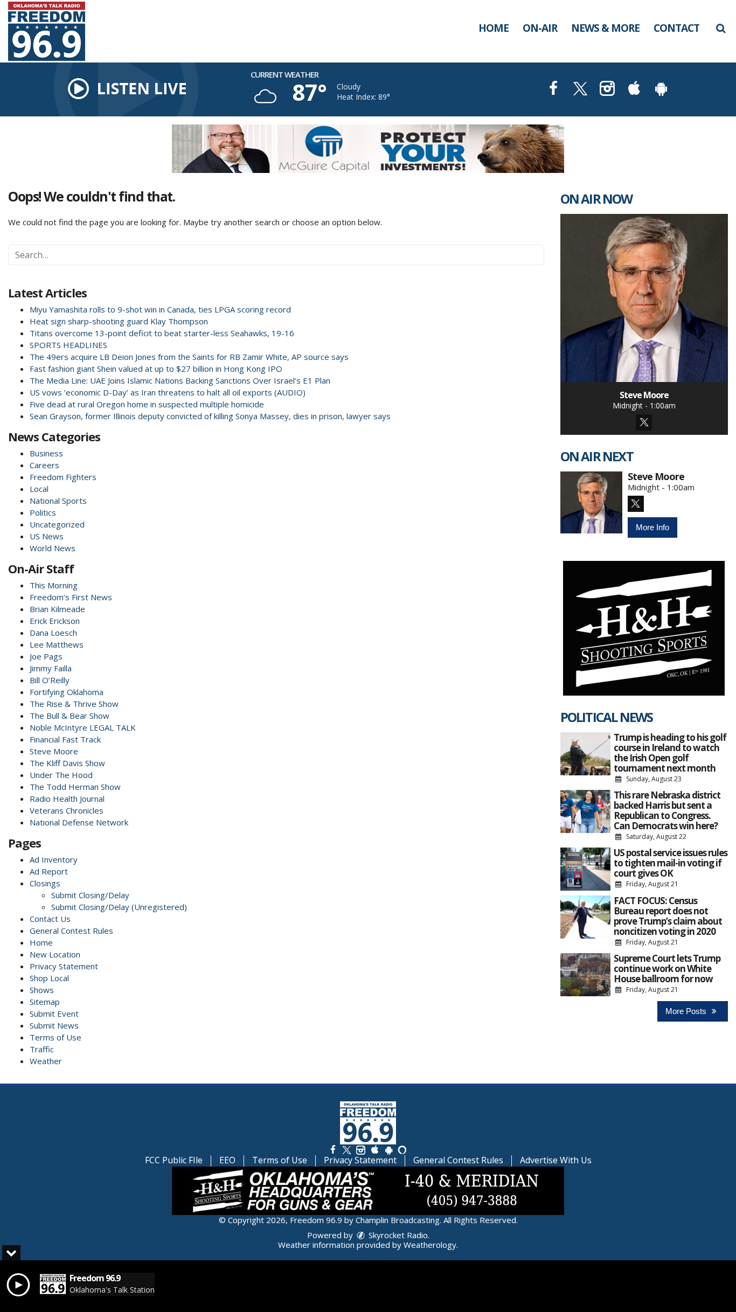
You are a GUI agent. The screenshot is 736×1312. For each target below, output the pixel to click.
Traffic (42, 1049)
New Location (55, 954)
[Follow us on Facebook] (333, 1149)
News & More (605, 28)
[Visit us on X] (580, 89)
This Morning (54, 585)
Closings (45, 883)
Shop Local (49, 978)
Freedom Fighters (63, 476)
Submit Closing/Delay (90, 895)
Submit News (54, 1025)
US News (47, 536)
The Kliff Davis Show (67, 763)
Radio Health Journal (67, 798)
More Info (652, 527)
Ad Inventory (54, 859)
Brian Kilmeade (57, 608)
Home (493, 28)
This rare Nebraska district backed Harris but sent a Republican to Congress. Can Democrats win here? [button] (667, 810)
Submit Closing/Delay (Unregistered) (119, 906)
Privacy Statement (64, 966)
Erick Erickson (55, 620)
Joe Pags (46, 656)
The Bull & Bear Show (69, 715)
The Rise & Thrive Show (74, 703)
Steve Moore (54, 751)
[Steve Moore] (644, 298)
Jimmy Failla (51, 668)
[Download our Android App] (661, 89)
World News (52, 548)
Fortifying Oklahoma (66, 691)
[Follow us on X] (346, 1149)
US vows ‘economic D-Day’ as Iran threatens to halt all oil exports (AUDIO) (167, 392)
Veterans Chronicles (66, 810)
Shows (42, 989)
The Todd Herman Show (75, 786)
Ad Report (49, 871)
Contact (676, 28)
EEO (227, 1160)
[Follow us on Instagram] (360, 1149)
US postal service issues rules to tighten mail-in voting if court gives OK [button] (670, 862)
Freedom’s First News (71, 597)
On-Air (540, 28)
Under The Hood (61, 774)
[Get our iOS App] (374, 1149)
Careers (44, 465)
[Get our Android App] (388, 1149)
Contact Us (50, 918)
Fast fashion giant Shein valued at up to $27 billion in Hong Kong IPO (156, 368)
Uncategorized (57, 524)
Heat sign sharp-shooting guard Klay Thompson (119, 321)
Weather (46, 1061)
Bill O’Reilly (50, 680)
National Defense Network (79, 822)
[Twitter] (644, 422)
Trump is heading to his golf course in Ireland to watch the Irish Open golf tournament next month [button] (670, 752)
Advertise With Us (556, 1160)
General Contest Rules (71, 930)
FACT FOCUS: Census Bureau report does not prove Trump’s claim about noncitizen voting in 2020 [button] (668, 916)
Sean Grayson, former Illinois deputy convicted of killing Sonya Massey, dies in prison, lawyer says (210, 416)
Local (39, 488)
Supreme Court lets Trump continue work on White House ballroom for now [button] (667, 968)
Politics (43, 512)
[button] (720, 28)
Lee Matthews (57, 644)
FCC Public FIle (174, 1160)
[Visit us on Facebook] (553, 89)
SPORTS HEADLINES (68, 344)
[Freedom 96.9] (54, 30)
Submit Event (54, 1013)
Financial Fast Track (65, 739)
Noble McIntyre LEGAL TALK (83, 727)
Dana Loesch (53, 632)
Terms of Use (55, 1037)
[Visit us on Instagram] (607, 89)
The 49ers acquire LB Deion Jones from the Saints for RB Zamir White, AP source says (189, 356)
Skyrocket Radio (397, 1235)
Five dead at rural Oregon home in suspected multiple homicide (147, 404)
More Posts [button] (687, 1011)
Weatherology (430, 1244)
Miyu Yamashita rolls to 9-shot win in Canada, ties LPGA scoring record (160, 309)
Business (46, 453)
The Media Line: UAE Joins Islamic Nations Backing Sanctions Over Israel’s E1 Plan (182, 380)
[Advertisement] (368, 148)
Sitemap (45, 1001)
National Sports (58, 500)
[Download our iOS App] (634, 89)
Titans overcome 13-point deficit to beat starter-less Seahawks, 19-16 (162, 333)
